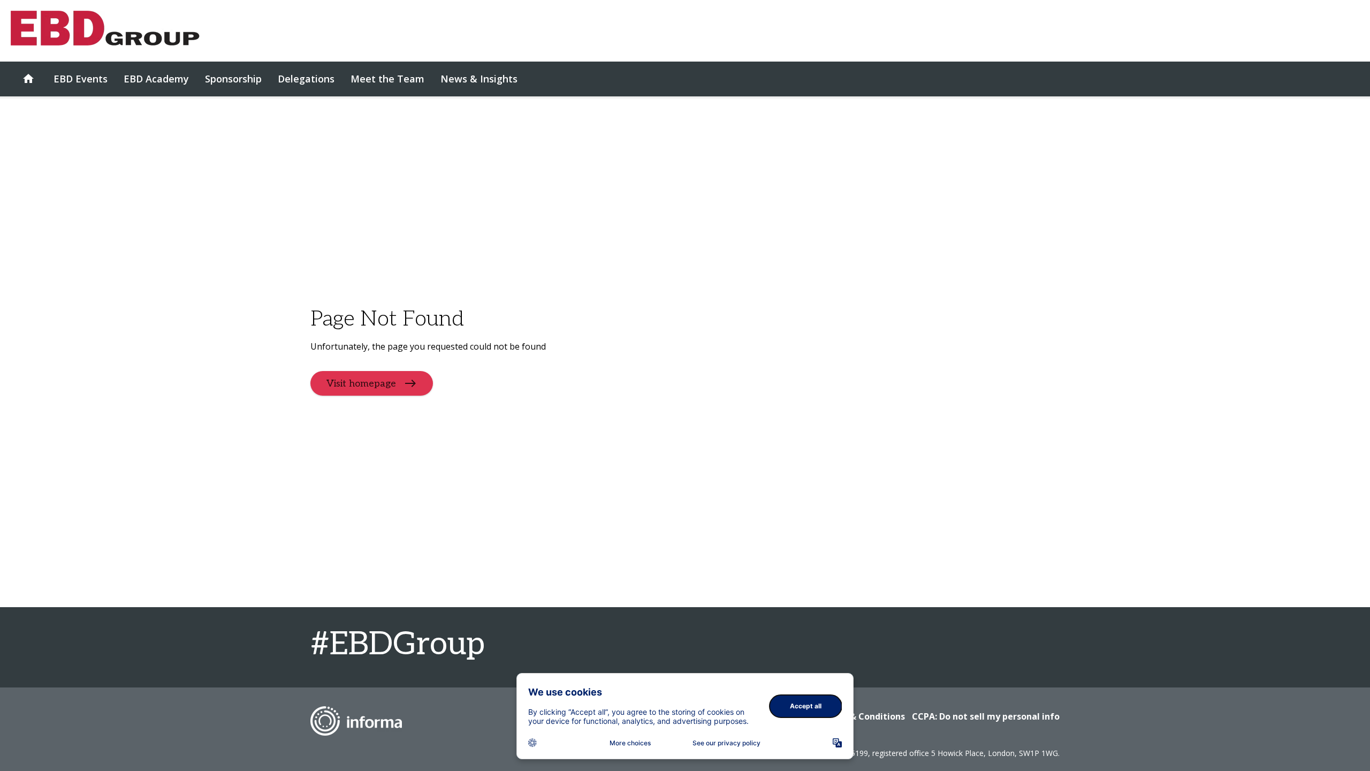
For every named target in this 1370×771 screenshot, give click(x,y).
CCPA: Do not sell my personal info (986, 716)
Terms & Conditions (862, 716)
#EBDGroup (397, 644)
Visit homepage (361, 383)
